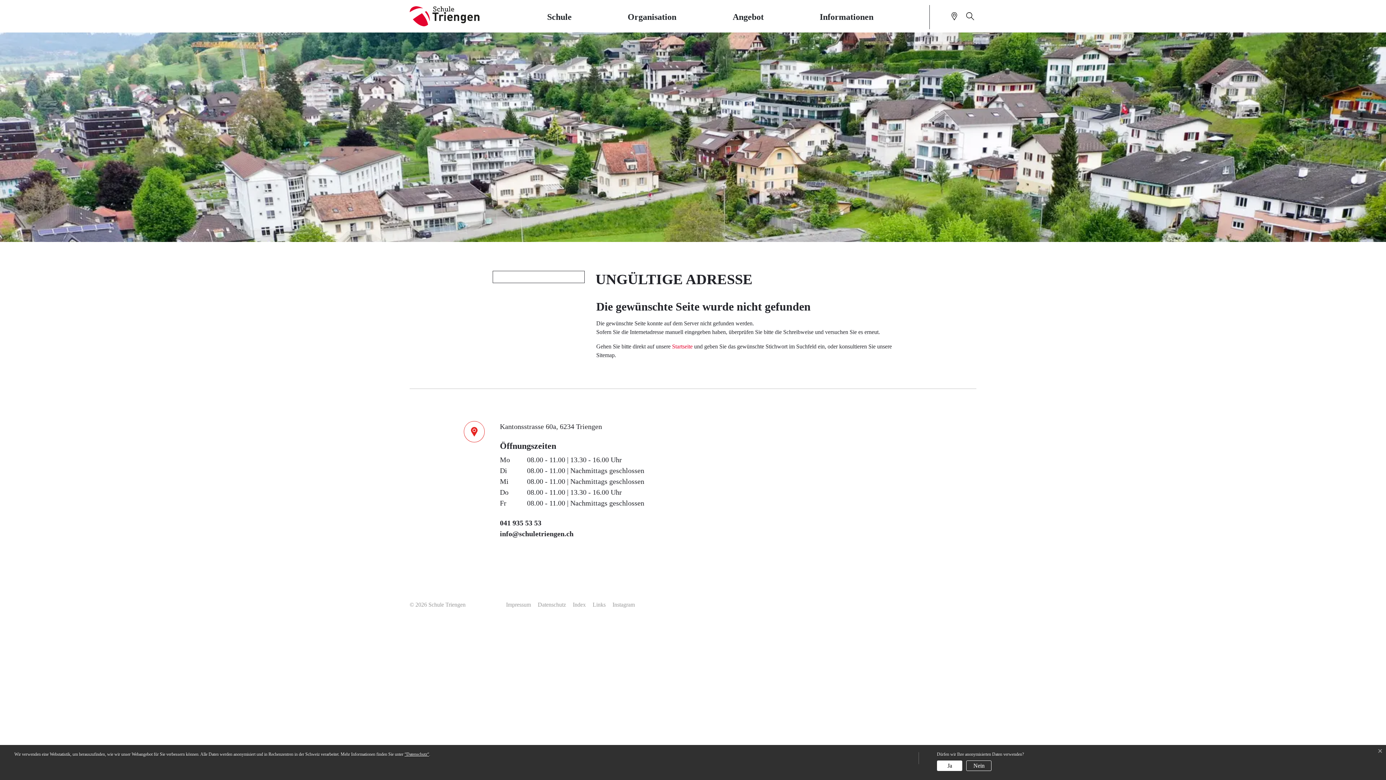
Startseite (682, 346)
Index (579, 605)
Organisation (652, 17)
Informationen (846, 17)
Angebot (748, 17)
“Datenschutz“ (417, 754)
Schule (559, 17)
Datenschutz (552, 605)
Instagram (624, 605)
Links (599, 605)
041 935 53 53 (520, 523)
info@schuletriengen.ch (537, 534)
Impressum (518, 605)
